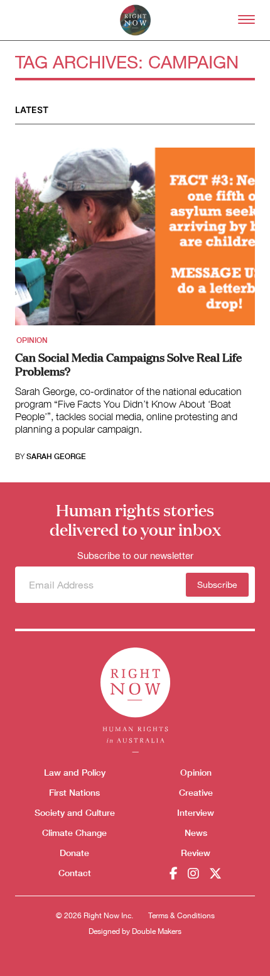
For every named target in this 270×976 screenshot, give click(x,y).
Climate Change (74, 832)
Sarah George (56, 456)
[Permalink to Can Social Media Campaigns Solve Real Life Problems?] (135, 240)
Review (195, 852)
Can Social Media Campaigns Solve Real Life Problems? (128, 363)
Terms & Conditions (181, 915)
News (196, 832)
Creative (196, 792)
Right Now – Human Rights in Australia (135, 20)
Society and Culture (75, 812)
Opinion (32, 340)
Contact (74, 872)
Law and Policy (74, 772)
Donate (74, 852)
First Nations (74, 792)
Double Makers (156, 931)
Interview (195, 812)
